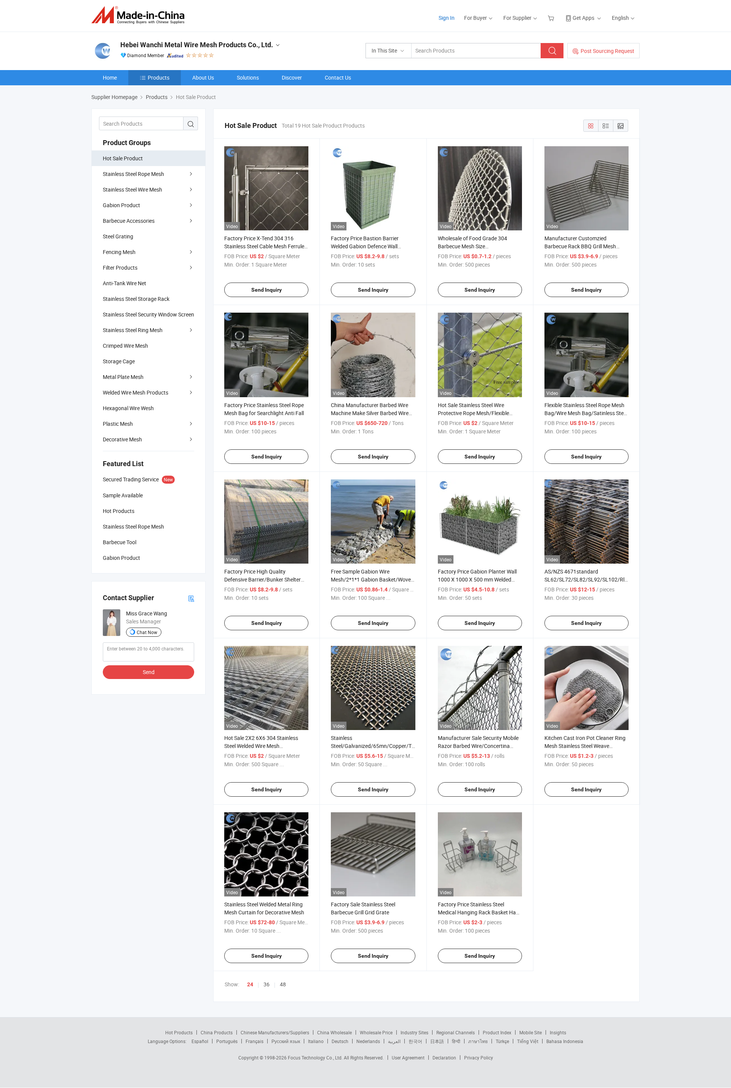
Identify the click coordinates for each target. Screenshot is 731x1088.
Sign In (447, 17)
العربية (394, 1041)
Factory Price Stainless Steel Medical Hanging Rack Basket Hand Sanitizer (480, 912)
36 (266, 984)
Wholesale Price (376, 1032)
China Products (217, 1032)
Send (149, 672)
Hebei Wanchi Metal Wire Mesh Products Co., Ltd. (196, 45)
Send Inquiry (266, 290)
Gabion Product (121, 205)
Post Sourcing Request (607, 50)
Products (158, 77)
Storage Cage (119, 361)
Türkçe (502, 1041)
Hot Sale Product (123, 158)
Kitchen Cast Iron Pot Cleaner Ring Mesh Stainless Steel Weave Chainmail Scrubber (585, 745)
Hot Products (179, 1032)
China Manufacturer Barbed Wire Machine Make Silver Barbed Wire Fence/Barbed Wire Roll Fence (370, 413)
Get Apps (583, 17)
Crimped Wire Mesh (125, 345)
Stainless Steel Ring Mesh (133, 330)
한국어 (415, 1041)
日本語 (437, 1041)
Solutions (248, 77)
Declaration (444, 1057)
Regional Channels (455, 1032)
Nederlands (368, 1041)
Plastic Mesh (118, 423)
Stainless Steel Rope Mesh (133, 173)
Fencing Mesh (119, 252)
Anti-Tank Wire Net (124, 283)
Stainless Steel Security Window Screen (148, 314)
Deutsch (340, 1041)
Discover (292, 77)
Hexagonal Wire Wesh (128, 408)
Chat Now (147, 632)
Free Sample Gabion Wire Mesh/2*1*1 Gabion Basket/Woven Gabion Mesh (372, 579)
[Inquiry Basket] (552, 17)
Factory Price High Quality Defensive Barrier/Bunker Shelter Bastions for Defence (262, 579)
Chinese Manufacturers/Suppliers (275, 1032)
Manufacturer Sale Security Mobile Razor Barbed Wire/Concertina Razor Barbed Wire (478, 745)
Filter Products (120, 267)
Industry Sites (414, 1032)
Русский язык (285, 1041)
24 (250, 984)
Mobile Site (530, 1032)
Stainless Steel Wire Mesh (132, 189)
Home (110, 77)
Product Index (497, 1032)
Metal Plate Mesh (123, 376)
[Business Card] (191, 598)
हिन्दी (456, 1041)
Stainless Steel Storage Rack (136, 298)
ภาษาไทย (478, 1041)
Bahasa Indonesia (564, 1041)
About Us (203, 77)
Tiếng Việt (527, 1041)
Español (200, 1041)
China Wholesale (334, 1032)
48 (283, 984)
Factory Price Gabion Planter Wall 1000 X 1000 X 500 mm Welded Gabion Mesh (477, 579)
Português (227, 1041)
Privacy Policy (478, 1057)
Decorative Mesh (122, 439)
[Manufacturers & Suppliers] (140, 15)
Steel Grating (118, 236)
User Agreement (408, 1057)
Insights (558, 1032)
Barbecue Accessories (129, 220)
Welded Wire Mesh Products (135, 392)
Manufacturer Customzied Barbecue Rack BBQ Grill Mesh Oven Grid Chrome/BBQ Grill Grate (584, 246)
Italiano (316, 1041)
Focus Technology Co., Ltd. (316, 1057)
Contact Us (338, 77)
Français (254, 1041)
